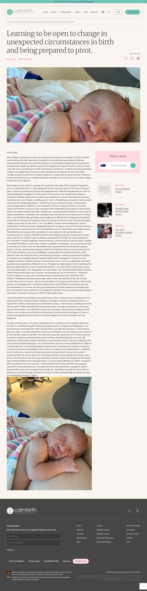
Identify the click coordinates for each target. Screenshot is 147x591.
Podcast (130, 538)
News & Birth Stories (104, 542)
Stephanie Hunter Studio (85, 578)
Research (67, 561)
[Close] (145, 2)
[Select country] (103, 165)
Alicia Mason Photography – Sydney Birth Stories (125, 576)
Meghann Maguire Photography (131, 579)
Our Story (80, 534)
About (77, 12)
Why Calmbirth (82, 538)
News (13, 22)
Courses (53, 12)
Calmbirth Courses (103, 530)
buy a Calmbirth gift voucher (85, 1)
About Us (80, 530)
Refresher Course (103, 534)
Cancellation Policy (51, 561)
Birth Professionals (133, 526)
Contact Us (94, 12)
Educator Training (133, 534)
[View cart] (103, 12)
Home (45, 12)
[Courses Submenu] (57, 12)
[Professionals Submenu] (72, 12)
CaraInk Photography (117, 578)
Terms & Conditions (16, 561)
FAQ (128, 542)
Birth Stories (11, 59)
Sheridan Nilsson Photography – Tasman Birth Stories (94, 576)
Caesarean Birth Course (105, 538)
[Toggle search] (108, 12)
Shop (86, 12)
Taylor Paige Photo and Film (101, 578)
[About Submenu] (81, 12)
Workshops (131, 530)
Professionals (66, 12)
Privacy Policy (34, 561)
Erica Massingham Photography (111, 579)
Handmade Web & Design (121, 572)
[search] (133, 165)
